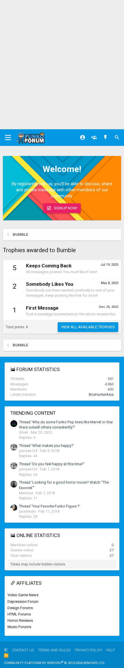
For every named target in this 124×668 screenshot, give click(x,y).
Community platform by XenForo (54, 663)
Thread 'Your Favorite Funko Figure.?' (49, 506)
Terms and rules (54, 650)
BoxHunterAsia (101, 394)
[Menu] (8, 137)
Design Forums (20, 608)
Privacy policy (88, 650)
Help (110, 650)
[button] (6, 650)
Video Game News (22, 595)
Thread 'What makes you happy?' (46, 445)
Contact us (23, 650)
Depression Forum (22, 601)
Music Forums (19, 627)
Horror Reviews (20, 620)
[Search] (117, 137)
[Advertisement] (62, 64)
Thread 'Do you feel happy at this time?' (51, 464)
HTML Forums (19, 614)
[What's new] (105, 137)
